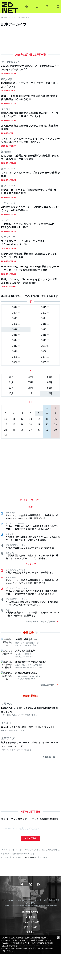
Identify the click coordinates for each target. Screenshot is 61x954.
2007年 (45, 357)
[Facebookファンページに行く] (22, 885)
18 (14, 424)
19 (22, 424)
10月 (11, 393)
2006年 (16, 362)
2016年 (16, 335)
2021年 (45, 318)
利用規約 (30, 917)
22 (47, 424)
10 (5, 419)
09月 (49, 388)
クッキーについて (30, 922)
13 (30, 419)
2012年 (16, 346)
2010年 (16, 351)
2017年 (45, 329)
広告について (30, 927)
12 (22, 419)
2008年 (16, 357)
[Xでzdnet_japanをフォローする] (30, 885)
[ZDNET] (10, 6)
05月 (30, 382)
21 (38, 424)
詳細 (50, 948)
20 (30, 424)
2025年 (45, 307)
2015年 (45, 335)
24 (5, 430)
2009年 (45, 351)
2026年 (16, 307)
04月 (11, 382)
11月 (30, 393)
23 (55, 424)
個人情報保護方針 (30, 912)
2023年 (45, 313)
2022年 (16, 318)
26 (22, 430)
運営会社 (30, 932)
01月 (11, 377)
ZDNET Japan (7, 17)
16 (55, 419)
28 (38, 430)
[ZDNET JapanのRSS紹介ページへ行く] (39, 885)
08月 (30, 388)
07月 (11, 388)
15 (47, 419)
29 (47, 430)
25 (14, 430)
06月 (49, 382)
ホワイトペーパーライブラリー (40, 621)
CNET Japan (29, 857)
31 (5, 435)
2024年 (16, 313)
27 (30, 430)
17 (5, 424)
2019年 (45, 324)
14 (38, 419)
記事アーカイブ (23, 17)
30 (55, 430)
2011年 (45, 346)
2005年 (45, 362)
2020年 (16, 324)
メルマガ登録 (30, 838)
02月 (30, 377)
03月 (49, 377)
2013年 (45, 340)
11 (14, 419)
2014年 (16, 340)
